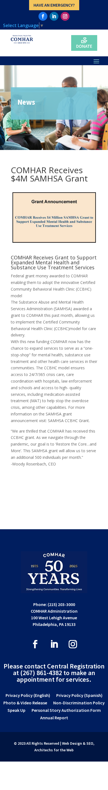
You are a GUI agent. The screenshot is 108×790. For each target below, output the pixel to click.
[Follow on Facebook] (42, 16)
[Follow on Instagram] (65, 16)
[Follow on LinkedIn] (54, 16)
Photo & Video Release (25, 703)
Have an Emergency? (54, 5)
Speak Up (16, 710)
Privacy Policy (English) (28, 695)
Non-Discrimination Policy (79, 703)
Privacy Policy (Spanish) (79, 695)
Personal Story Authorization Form (66, 710)
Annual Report (54, 718)
